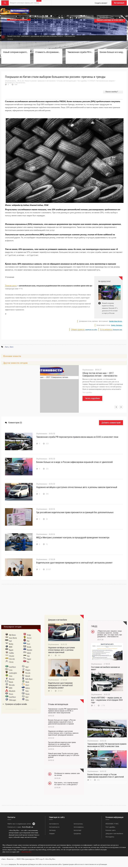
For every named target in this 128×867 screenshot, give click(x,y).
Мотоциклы (110, 837)
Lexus (10, 670)
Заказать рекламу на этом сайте (110, 20)
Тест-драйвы (82, 81)
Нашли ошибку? (112, 92)
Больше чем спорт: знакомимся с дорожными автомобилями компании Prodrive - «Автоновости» (41, 36)
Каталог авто (111, 830)
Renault (27, 676)
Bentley (11, 644)
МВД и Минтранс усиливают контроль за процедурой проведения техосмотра (72, 537)
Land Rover (12, 667)
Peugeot (27, 670)
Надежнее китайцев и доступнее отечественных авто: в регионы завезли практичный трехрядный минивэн (63, 733)
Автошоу (52, 830)
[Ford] (24, 644)
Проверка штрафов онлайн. (16, 704)
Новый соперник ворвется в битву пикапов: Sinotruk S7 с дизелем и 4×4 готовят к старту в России (15, 52)
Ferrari (29, 638)
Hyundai (29, 650)
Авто (7, 347)
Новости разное (30, 81)
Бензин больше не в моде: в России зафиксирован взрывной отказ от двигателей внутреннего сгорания (112, 52)
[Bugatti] (6, 650)
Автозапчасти (54, 827)
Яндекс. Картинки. (116, 325)
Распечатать (20, 83)
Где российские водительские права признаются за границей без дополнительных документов (62, 744)
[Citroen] (6, 662)
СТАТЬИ (91, 81)
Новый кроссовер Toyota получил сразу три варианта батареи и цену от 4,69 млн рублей (63, 755)
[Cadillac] (6, 653)
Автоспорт (77, 830)
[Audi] (6, 641)
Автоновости (10, 83)
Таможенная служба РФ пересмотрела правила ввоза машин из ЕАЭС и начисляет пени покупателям (80, 52)
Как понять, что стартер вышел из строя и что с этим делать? (66, 783)
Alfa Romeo (12, 635)
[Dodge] (24, 635)
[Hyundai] (24, 650)
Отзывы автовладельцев (66, 81)
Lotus (10, 676)
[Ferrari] (24, 638)
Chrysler (11, 656)
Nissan (11, 694)
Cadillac (11, 653)
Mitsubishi (12, 691)
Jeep (28, 656)
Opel (26, 667)
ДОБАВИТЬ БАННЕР (19, 19)
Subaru (27, 688)
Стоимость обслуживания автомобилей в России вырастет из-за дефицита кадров (47, 52)
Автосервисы (79, 827)
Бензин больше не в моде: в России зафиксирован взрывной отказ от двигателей (74, 462)
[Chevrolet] (6, 659)
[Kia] (24, 662)
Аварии (51, 833)
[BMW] (6, 647)
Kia (28, 662)
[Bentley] (6, 644)
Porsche (27, 673)
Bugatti (11, 650)
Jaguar (29, 659)
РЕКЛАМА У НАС (112, 824)
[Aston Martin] (6, 638)
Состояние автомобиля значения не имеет (105, 668)
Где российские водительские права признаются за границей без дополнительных (75, 512)
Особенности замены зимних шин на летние (67, 774)
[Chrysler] (6, 656)
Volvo (27, 700)
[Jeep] (24, 656)
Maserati (11, 679)
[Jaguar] (24, 659)
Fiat (28, 641)
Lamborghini (13, 673)
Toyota (27, 694)
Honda (29, 647)
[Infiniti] (24, 653)
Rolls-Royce (28, 679)
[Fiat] (24, 641)
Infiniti (29, 653)
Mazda (11, 682)
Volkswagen (12, 700)
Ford (28, 644)
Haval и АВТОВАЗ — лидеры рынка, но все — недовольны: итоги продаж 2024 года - (107, 700)
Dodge (29, 635)
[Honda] (24, 647)
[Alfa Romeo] (6, 635)
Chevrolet (12, 659)
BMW (10, 647)
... (1, 855)
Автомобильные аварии (105, 81)
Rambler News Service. (115, 321)
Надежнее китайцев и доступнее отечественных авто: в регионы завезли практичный (76, 487)
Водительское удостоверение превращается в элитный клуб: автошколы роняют (74, 562)
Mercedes (12, 685)
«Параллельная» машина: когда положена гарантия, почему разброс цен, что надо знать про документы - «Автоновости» (109, 634)
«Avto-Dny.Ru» (26, 852)
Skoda (27, 682)
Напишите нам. (117, 329)
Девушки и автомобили (47, 81)
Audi (10, 641)
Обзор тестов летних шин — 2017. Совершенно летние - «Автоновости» (100, 374)
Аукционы (77, 833)
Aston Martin (13, 638)
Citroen (11, 662)
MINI (10, 688)
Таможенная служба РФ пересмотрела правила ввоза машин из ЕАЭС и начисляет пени (77, 437)
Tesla (26, 691)
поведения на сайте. (91, 329)
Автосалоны (78, 824)
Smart (27, 685)
